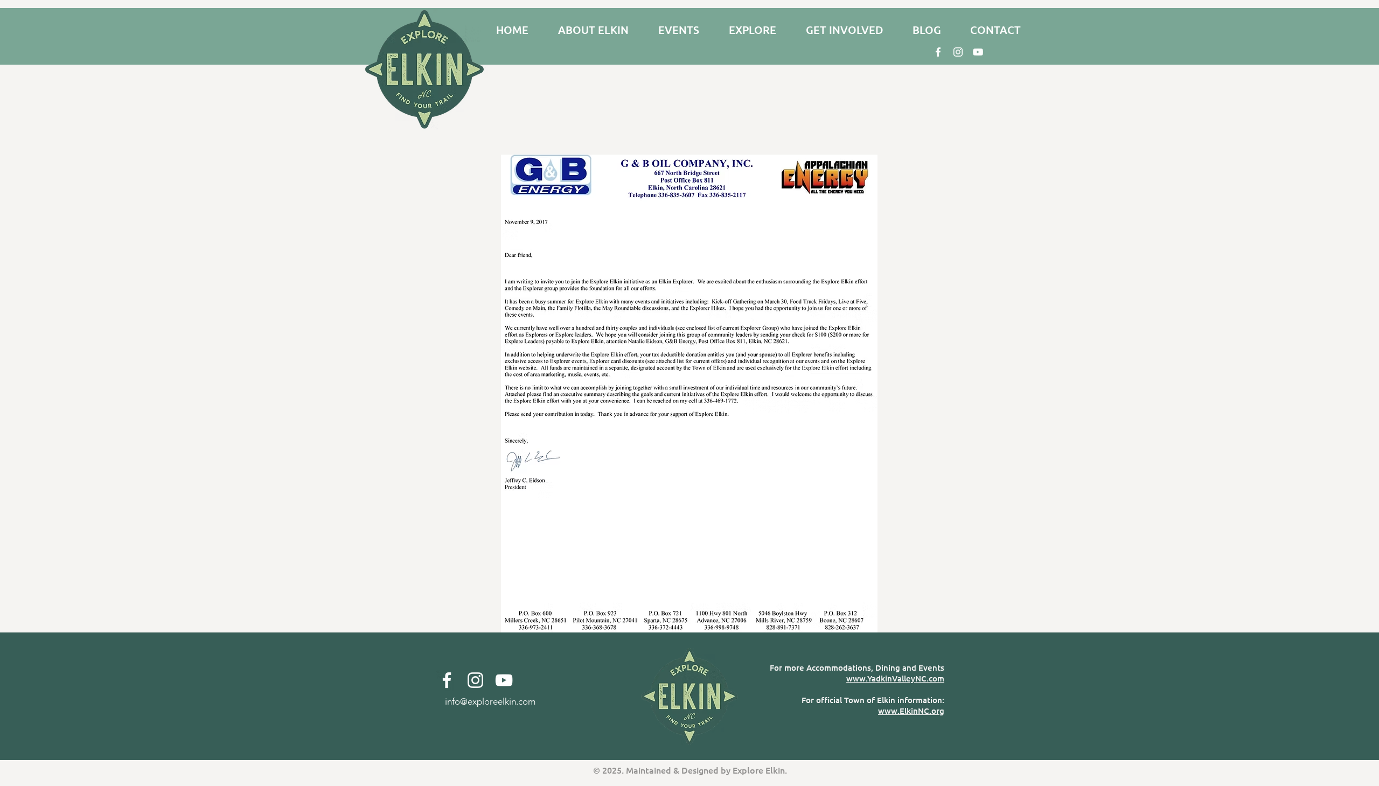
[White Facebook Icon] (938, 52)
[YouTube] (978, 52)
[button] (593, 29)
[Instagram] (958, 52)
